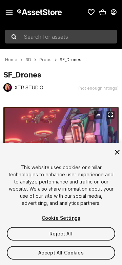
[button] (103, 12)
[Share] (98, 115)
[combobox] (61, 36)
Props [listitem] (45, 59)
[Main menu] (9, 12)
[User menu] (113, 12)
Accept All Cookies (61, 252)
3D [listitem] (28, 59)
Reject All (60, 233)
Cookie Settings (61, 218)
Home (11, 59)
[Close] (117, 152)
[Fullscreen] (110, 115)
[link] (91, 12)
